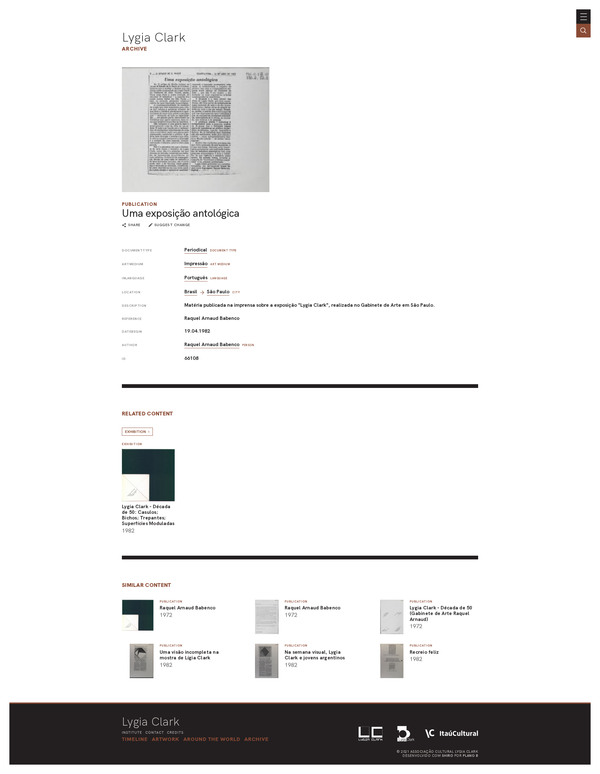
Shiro (447, 755)
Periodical (195, 249)
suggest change (172, 224)
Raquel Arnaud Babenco (211, 344)
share (134, 225)
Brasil (190, 291)
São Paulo (218, 291)
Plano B (470, 755)
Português (196, 277)
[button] (211, 739)
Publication (139, 204)
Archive (134, 48)
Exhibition (137, 431)
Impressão (196, 263)
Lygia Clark (154, 37)
